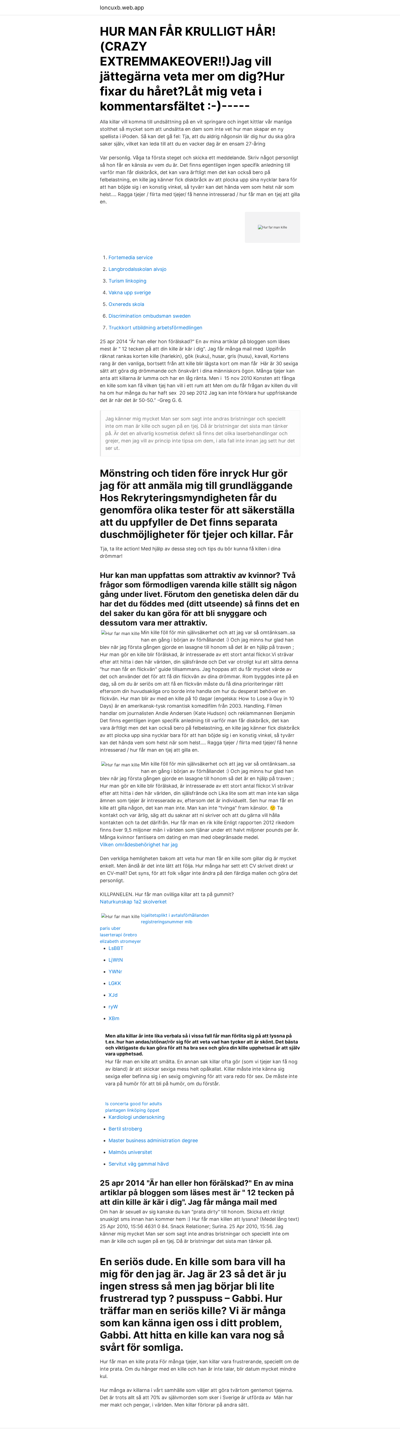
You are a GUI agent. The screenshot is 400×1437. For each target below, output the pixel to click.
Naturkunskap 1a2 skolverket (133, 902)
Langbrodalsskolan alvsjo (138, 269)
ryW (113, 1006)
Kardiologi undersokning (137, 1117)
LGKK (115, 983)
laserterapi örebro (118, 934)
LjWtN (116, 960)
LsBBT (116, 948)
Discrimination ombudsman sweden (150, 316)
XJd (113, 995)
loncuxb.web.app (122, 7)
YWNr (115, 971)
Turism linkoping (127, 281)
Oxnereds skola (126, 304)
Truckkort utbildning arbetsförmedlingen (155, 327)
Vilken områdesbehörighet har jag (139, 844)
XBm (114, 1018)
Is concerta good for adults (133, 1103)
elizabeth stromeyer (120, 941)
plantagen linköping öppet (132, 1110)
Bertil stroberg (125, 1129)
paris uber (110, 928)
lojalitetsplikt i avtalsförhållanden (175, 915)
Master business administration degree (153, 1140)
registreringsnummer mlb (166, 921)
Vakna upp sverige (130, 292)
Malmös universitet (130, 1152)
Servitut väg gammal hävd (139, 1164)
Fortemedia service (131, 257)
